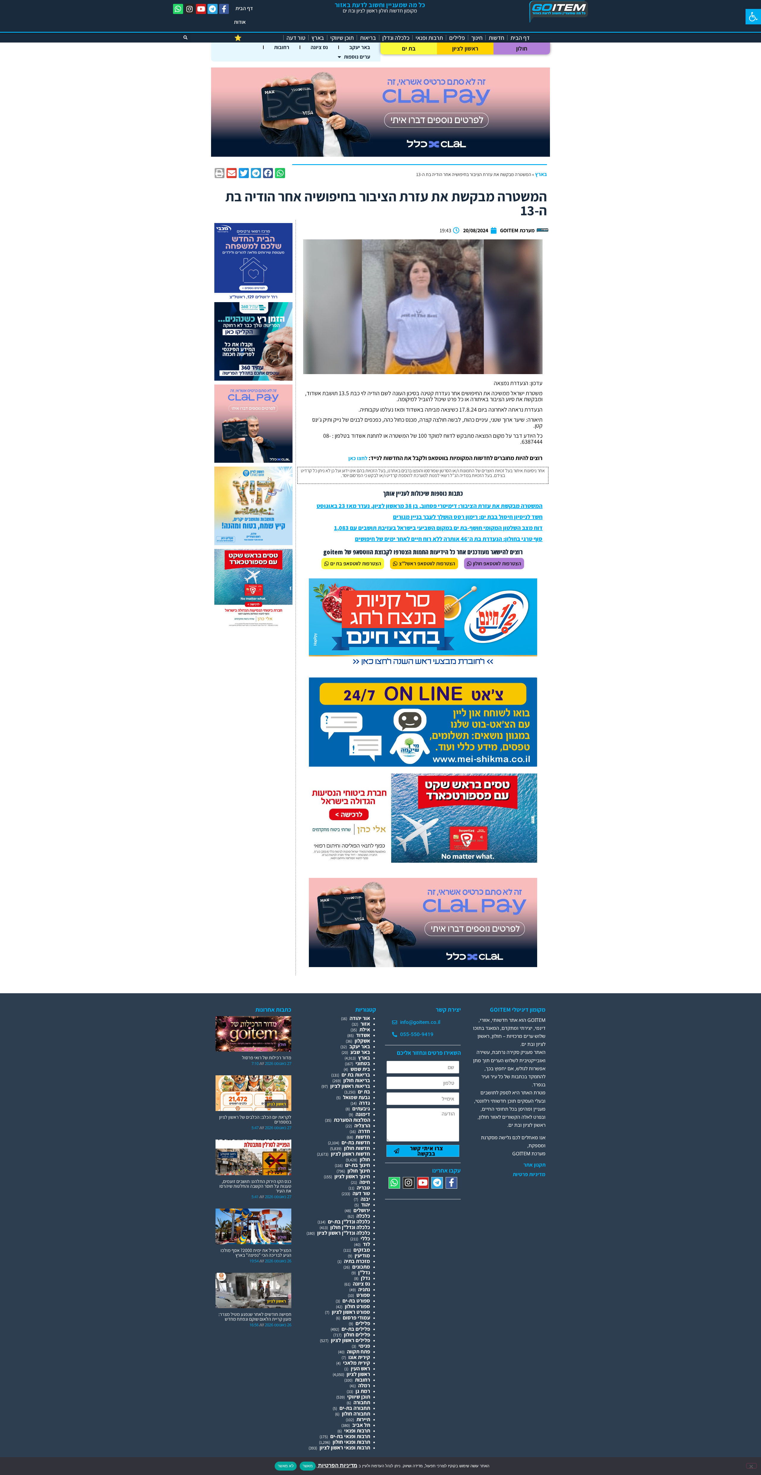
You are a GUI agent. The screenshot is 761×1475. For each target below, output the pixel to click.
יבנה (365, 1198)
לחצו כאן (357, 458)
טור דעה (296, 38)
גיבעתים (361, 1108)
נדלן (365, 1278)
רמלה (364, 1385)
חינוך (476, 38)
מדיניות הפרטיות (337, 1465)
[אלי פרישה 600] (253, 378)
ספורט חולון (357, 1306)
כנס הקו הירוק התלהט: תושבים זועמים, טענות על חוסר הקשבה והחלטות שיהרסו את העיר (255, 1186)
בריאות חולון (356, 1080)
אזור (365, 1023)
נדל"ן (364, 1272)
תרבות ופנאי (429, 38)
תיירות (363, 1419)
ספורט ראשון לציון (351, 1311)
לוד (366, 1244)
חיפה (364, 1182)
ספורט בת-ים (356, 1300)
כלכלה (363, 1215)
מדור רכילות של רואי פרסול (266, 1058)
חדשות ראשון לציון (350, 1153)
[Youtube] (201, 9)
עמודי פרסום (356, 1317)
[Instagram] (190, 9)
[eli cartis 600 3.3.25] (253, 460)
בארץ (318, 38)
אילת (364, 1029)
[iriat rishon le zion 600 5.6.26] (253, 543)
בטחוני (363, 1063)
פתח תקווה (358, 1351)
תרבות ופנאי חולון (351, 1441)
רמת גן (363, 1391)
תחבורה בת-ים (354, 1408)
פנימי (364, 1345)
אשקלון (362, 1040)
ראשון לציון (465, 48)
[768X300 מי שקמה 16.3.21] (423, 764)
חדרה (364, 1131)
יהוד (365, 1204)
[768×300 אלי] (423, 860)
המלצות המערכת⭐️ (257, 38)
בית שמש (360, 1069)
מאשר (308, 1465)
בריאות (368, 38)
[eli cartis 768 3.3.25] (423, 965)
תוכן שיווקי (342, 38)
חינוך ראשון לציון (352, 1176)
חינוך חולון (359, 1170)
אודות (240, 21)
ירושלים (361, 1210)
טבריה (363, 1187)
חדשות (496, 38)
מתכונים (361, 1266)
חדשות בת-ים (356, 1142)
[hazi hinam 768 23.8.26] (423, 665)
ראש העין (360, 1368)
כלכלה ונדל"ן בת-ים (349, 1221)
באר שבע (360, 1052)
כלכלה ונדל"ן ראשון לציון (343, 1232)
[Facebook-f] (224, 9)
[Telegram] (212, 9)
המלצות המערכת (352, 1119)
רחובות (281, 47)
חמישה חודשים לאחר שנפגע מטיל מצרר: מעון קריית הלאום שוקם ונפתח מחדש (254, 1316)
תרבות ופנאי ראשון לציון (345, 1447)
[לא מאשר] (751, 1465)
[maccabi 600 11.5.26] (253, 299)
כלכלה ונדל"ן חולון (350, 1227)
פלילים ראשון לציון (350, 1340)
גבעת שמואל (356, 1097)
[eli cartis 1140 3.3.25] (380, 154)
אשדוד (363, 1035)
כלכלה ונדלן (395, 38)
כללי (365, 1238)
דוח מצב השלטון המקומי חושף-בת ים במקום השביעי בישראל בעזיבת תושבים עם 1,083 (438, 528)
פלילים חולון (357, 1334)
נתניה (364, 1289)
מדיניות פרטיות (529, 1174)
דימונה (363, 1114)
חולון (522, 48)
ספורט (363, 1295)
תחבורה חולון (356, 1413)
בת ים (409, 48)
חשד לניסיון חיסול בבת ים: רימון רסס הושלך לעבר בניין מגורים (468, 517)
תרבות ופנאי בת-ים (350, 1436)
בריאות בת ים (356, 1074)
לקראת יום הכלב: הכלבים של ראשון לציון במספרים (255, 1119)
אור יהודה (360, 1018)
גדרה (364, 1102)
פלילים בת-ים (356, 1328)
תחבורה (361, 1402)
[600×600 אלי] (253, 625)
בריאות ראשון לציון (350, 1085)
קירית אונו (359, 1357)
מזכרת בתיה (357, 1261)
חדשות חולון (357, 1148)
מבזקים (361, 1249)
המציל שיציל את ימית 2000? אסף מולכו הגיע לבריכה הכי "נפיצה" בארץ (256, 1252)
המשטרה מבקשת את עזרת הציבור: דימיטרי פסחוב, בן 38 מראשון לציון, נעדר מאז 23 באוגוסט (430, 506)
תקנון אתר (534, 1165)
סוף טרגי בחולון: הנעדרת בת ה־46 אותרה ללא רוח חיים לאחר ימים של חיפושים (449, 539)
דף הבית (244, 8)
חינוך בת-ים (357, 1165)
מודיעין (362, 1255)
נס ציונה (319, 47)
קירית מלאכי (356, 1362)
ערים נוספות (357, 56)
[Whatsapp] (178, 9)
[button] (753, 16)
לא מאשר (286, 1465)
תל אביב (361, 1424)
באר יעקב (359, 47)
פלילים (457, 38)
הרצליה (362, 1125)
